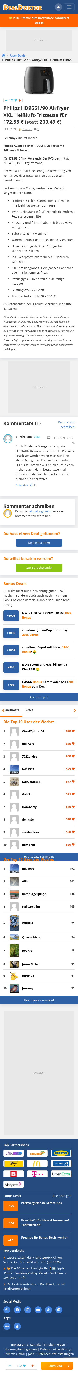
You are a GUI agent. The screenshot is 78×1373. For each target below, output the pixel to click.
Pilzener (27, 129)
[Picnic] (13, 1174)
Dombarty (29, 807)
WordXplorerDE (33, 731)
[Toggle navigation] (69, 7)
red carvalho (31, 907)
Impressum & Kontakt (25, 1344)
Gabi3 (26, 794)
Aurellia (27, 923)
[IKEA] (61, 1153)
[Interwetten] (13, 1163)
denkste (28, 819)
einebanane (28, 436)
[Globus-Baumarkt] (37, 1153)
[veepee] (13, 1184)
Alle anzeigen (39, 697)
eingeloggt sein (40, 511)
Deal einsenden (39, 543)
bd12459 (28, 744)
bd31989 (28, 769)
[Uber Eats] (61, 1174)
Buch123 (28, 976)
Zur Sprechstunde (39, 567)
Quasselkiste (31, 937)
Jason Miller (30, 964)
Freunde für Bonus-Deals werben (44, 1237)
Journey (27, 988)
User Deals (17, 55)
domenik (28, 845)
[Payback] (61, 1163)
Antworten (22, 485)
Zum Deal (56, 1366)
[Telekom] (37, 1174)
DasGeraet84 (31, 782)
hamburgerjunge (34, 894)
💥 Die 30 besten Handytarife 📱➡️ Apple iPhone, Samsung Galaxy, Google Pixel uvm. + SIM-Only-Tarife (34, 1273)
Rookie (27, 950)
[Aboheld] (13, 1153)
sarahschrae (30, 832)
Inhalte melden (54, 1344)
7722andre (29, 756)
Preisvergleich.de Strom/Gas (41, 1203)
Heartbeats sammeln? (39, 856)
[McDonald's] (37, 1163)
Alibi (25, 881)
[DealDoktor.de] (22, 7)
